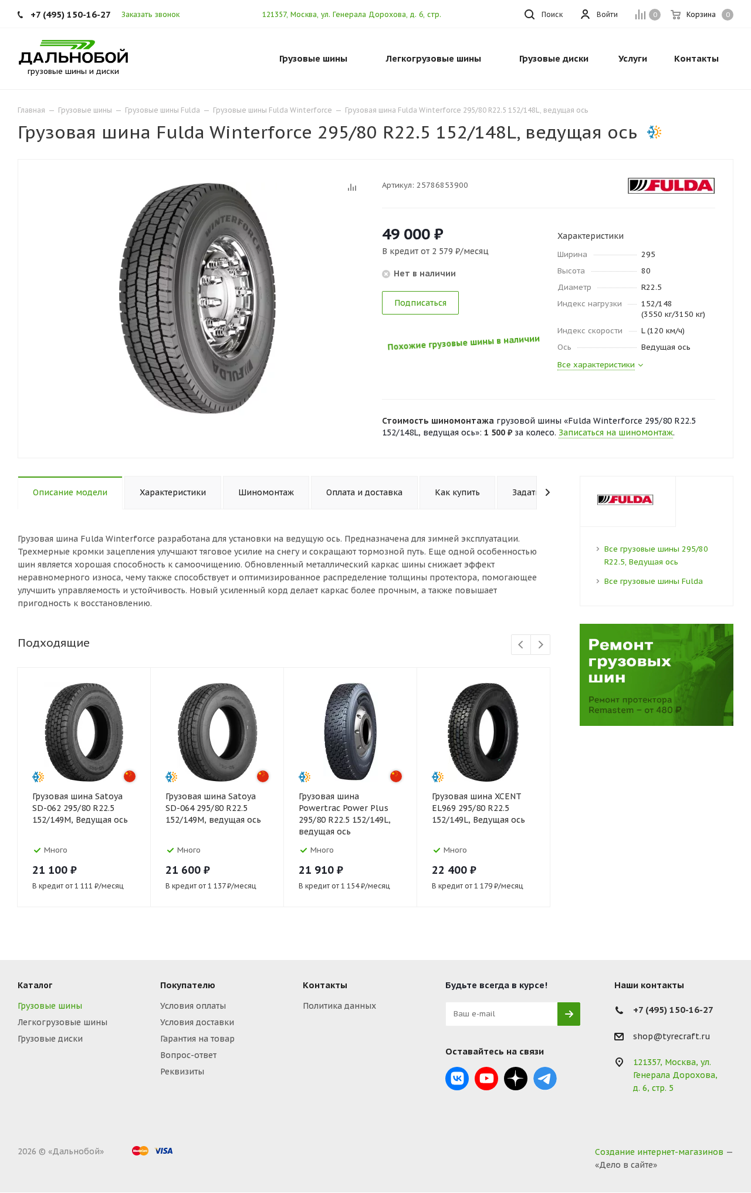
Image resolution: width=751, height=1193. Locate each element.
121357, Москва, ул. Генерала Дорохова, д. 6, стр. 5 (355, 14)
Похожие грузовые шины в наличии (462, 344)
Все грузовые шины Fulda (653, 581)
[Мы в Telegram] (545, 1078)
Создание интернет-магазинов (659, 1152)
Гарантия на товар (197, 1038)
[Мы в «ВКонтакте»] (457, 1078)
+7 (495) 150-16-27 (71, 14)
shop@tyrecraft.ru (672, 1036)
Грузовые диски (50, 1038)
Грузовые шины (50, 1006)
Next (540, 645)
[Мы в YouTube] (486, 1078)
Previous (521, 645)
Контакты (325, 985)
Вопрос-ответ (188, 1055)
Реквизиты (182, 1071)
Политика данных (339, 1006)
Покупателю (187, 985)
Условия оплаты (193, 1006)
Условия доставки (197, 1022)
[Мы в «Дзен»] (515, 1078)
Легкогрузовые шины (62, 1022)
